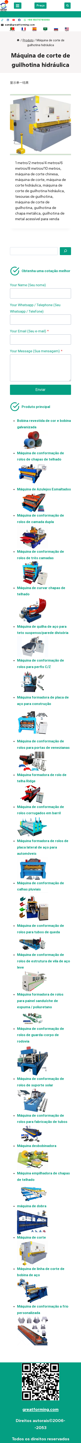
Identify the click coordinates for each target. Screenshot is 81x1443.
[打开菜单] (17, 5)
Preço (41, 5)
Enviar (40, 389)
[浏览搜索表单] (67, 5)
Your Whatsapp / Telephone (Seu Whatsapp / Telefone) (35, 308)
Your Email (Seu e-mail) (29, 331)
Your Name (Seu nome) (28, 285)
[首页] (18, 40)
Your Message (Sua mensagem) (36, 351)
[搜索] (65, 251)
